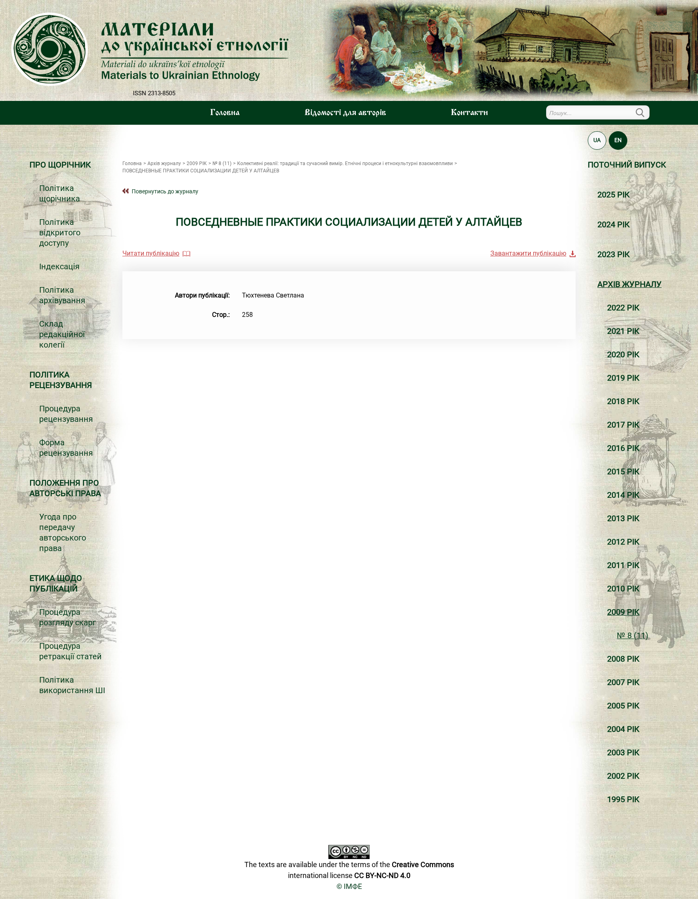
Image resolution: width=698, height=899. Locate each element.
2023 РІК (613, 254)
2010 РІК (623, 588)
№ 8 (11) (632, 635)
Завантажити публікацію (528, 253)
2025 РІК (613, 194)
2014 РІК (623, 495)
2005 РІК (623, 705)
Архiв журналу (629, 284)
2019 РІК (623, 378)
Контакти (469, 113)
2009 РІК (623, 612)
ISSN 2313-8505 (154, 93)
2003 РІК (623, 752)
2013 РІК (623, 518)
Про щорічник (60, 165)
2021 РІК (623, 331)
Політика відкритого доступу (59, 232)
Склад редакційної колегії (62, 334)
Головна (225, 113)
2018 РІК (623, 401)
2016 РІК (623, 448)
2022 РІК (623, 307)
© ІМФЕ (349, 886)
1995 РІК (623, 799)
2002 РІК (623, 776)
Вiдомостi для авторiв (345, 113)
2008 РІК (623, 659)
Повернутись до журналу (165, 191)
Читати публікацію (150, 253)
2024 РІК (613, 224)
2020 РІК (623, 354)
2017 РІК (623, 425)
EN (618, 140)
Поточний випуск (627, 165)
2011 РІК (623, 565)
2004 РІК (623, 729)
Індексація (59, 266)
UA (597, 140)
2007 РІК (623, 682)
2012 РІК (623, 542)
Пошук (645, 112)
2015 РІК (623, 471)
